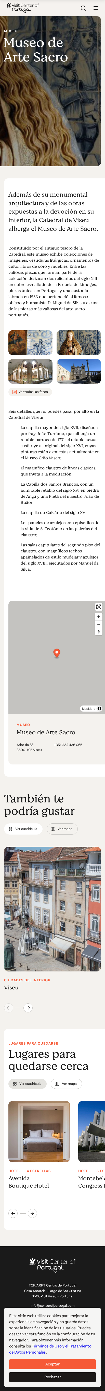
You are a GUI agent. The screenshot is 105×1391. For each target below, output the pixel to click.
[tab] (23, 829)
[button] (96, 8)
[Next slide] (28, 1007)
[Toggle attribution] (99, 708)
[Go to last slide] (13, 1213)
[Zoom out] (98, 624)
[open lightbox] (30, 342)
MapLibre (88, 708)
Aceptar (52, 1364)
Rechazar (52, 1377)
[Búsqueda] (83, 8)
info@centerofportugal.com (53, 1305)
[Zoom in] (98, 616)
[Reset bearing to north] (98, 631)
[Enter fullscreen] (98, 607)
